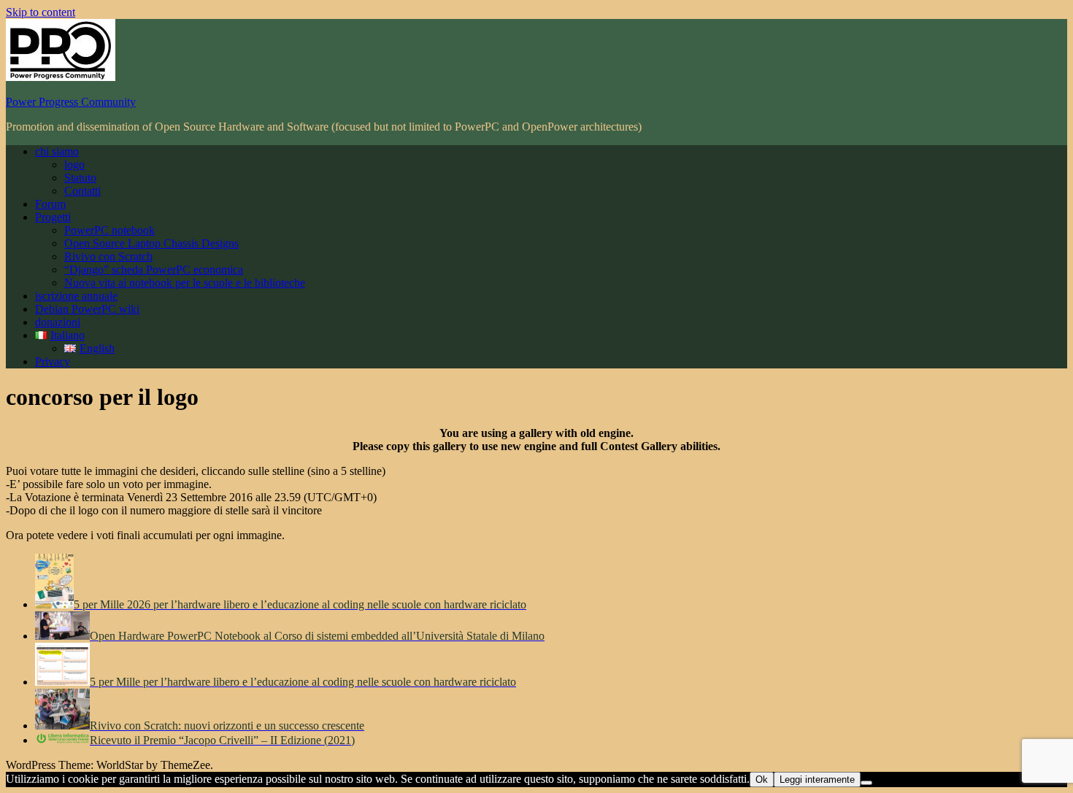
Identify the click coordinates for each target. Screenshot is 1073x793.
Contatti (82, 191)
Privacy (52, 361)
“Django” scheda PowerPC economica (153, 269)
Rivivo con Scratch (108, 256)
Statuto (80, 177)
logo (74, 164)
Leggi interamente (817, 779)
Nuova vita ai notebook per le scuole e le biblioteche (184, 282)
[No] (866, 783)
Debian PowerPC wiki (87, 309)
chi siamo (57, 151)
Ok (761, 779)
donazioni (57, 322)
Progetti (53, 217)
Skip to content (40, 12)
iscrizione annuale (76, 296)
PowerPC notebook (109, 230)
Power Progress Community (71, 102)
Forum (50, 204)
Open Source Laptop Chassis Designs (151, 243)
